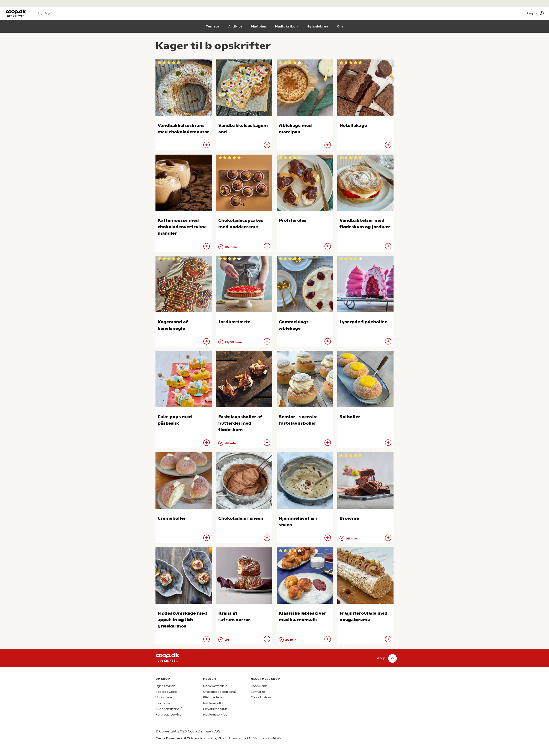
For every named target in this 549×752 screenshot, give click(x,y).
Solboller (349, 416)
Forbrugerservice (168, 714)
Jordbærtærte (234, 321)
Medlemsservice (215, 714)
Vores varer (163, 697)
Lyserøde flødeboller (363, 321)
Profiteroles (292, 220)
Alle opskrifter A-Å (168, 709)
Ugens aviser (165, 686)
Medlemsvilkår (214, 703)
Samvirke (258, 692)
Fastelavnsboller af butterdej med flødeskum (240, 423)
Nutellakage (353, 125)
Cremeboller (172, 518)
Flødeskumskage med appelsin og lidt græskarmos (182, 620)
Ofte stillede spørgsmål (220, 692)
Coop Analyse (261, 697)
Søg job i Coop (166, 692)
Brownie (349, 518)
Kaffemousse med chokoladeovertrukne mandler (182, 227)
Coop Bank (259, 686)
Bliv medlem (212, 697)
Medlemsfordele (215, 686)
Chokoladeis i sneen (240, 518)
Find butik (162, 703)
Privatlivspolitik (215, 709)
